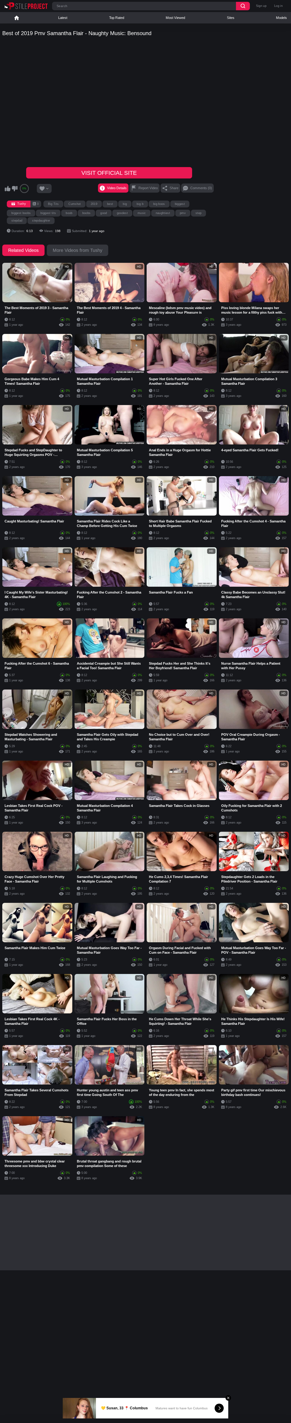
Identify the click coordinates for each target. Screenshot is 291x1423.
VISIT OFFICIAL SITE (109, 173)
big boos (159, 204)
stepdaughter (41, 220)
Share (174, 188)
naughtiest (163, 213)
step (198, 213)
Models (281, 18)
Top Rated (116, 18)
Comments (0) (201, 188)
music (142, 213)
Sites (230, 18)
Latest (62, 18)
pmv (183, 213)
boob (69, 213)
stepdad (16, 220)
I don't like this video (15, 188)
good (103, 213)
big (125, 204)
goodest (122, 213)
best (110, 204)
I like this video (7, 188)
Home (16, 17)
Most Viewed (175, 18)
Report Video (148, 188)
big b (140, 204)
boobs (86, 213)
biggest (180, 204)
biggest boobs (21, 213)
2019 (94, 204)
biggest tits (48, 213)
